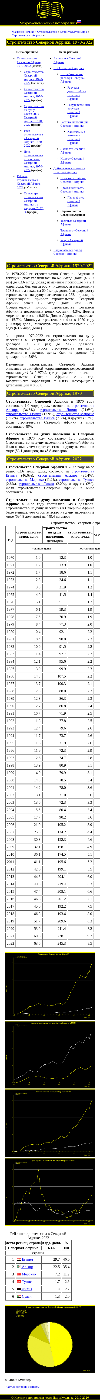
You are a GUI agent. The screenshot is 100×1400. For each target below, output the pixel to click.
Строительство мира (73, 31)
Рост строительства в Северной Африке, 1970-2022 (33, 138)
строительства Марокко (75, 414)
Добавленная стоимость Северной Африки (69, 170)
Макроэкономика (23, 31)
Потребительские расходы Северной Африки (72, 77)
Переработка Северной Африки (75, 201)
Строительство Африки (27, 35)
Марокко (28, 1274)
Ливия (26, 1289)
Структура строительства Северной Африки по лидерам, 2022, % (33, 203)
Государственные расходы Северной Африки (78, 110)
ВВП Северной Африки (68, 68)
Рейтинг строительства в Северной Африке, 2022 (29, 181)
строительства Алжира (57, 475)
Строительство (47, 31)
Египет (27, 1259)
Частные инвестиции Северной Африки (74, 123)
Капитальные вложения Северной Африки (76, 137)
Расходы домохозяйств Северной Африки (76, 93)
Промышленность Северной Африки (72, 189)
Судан (26, 1296)
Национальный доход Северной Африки (67, 251)
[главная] (50, 18)
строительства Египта (23, 414)
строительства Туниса (37, 418)
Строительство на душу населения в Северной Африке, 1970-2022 (34, 115)
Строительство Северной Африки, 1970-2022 (29, 62)
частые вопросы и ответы (23, 1386)
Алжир (27, 1267)
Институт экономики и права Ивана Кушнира (43, 1397)
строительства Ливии (58, 410)
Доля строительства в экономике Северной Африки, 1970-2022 (33, 161)
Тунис (26, 1282)
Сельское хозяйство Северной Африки (73, 179)
